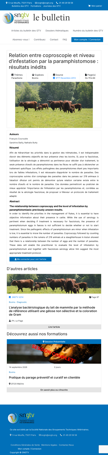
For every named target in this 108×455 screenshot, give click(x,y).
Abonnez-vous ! (21, 39)
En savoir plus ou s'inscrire (54, 390)
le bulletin (51, 18)
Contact (54, 39)
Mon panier (96, 6)
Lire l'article (54, 327)
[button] (87, 39)
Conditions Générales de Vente (25, 445)
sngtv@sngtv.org (45, 3)
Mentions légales (49, 445)
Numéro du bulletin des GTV (88, 30)
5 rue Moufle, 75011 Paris (20, 3)
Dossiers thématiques (57, 30)
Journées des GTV (52, 6)
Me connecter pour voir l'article (31, 259)
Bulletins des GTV (20, 6)
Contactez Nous (66, 445)
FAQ (65, 39)
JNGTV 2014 (17, 297)
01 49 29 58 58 (66, 3)
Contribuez (39, 39)
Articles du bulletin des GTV (26, 30)
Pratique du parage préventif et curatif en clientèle (44, 377)
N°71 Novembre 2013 (65, 78)
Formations (36, 6)
